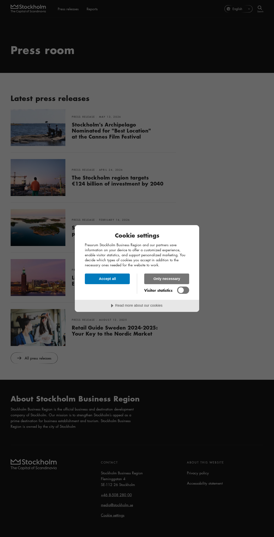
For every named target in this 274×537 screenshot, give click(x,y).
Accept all (107, 279)
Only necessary (166, 279)
